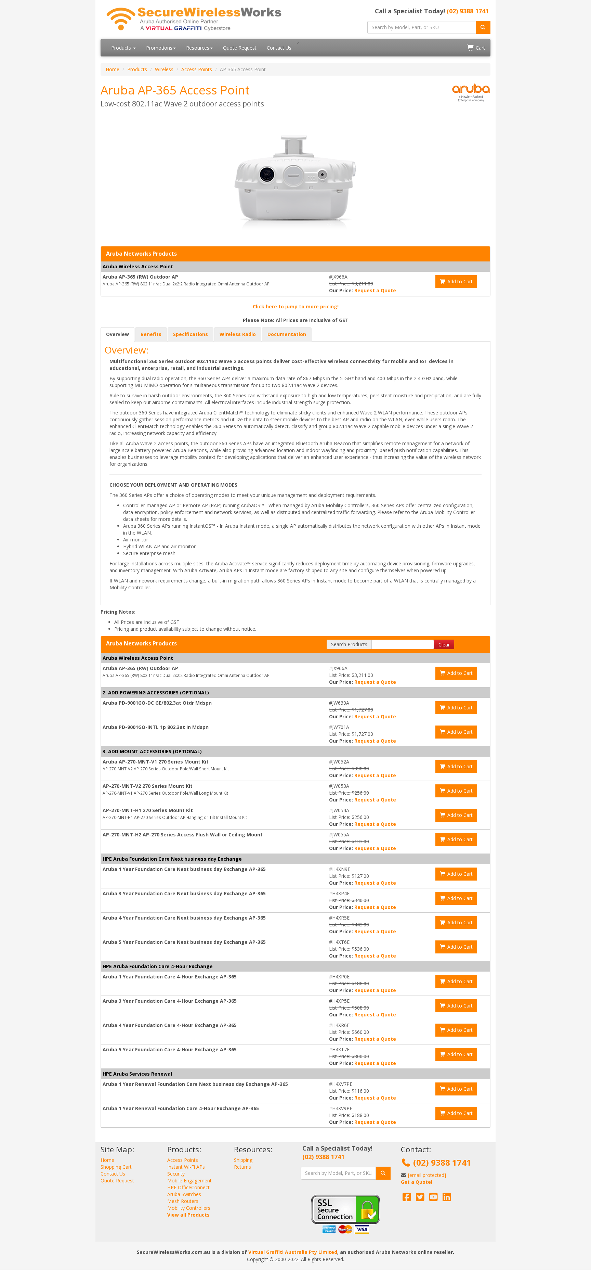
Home (112, 69)
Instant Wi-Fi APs (186, 1167)
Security (176, 1173)
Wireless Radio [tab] (238, 334)
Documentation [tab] (286, 334)
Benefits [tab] (151, 334)
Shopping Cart (116, 1167)
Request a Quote (375, 290)
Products (121, 47)
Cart (479, 47)
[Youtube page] (433, 1198)
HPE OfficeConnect (188, 1187)
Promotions (159, 47)
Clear (444, 644)
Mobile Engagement (189, 1180)
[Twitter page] (420, 1198)
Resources (197, 47)
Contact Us (279, 47)
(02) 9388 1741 (468, 11)
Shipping (243, 1160)
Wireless (164, 69)
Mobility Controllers (188, 1208)
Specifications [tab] (190, 334)
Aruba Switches (184, 1194)
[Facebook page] (407, 1198)
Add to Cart (459, 281)
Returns (242, 1167)
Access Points (196, 69)
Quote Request (240, 47)
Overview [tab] (117, 334)
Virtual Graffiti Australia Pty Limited (292, 1252)
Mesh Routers (182, 1201)
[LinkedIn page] (447, 1198)
